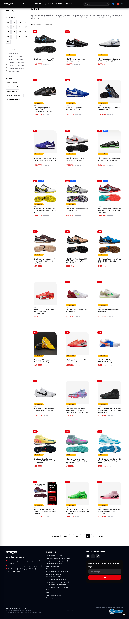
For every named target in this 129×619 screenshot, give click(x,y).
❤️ (118, 4)
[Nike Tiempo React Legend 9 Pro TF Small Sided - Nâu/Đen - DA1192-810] (77, 242)
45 (20, 36)
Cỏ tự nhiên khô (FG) (13, 99)
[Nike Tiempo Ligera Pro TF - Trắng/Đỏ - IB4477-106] (77, 141)
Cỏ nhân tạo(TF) (12, 82)
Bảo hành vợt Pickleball (53, 574)
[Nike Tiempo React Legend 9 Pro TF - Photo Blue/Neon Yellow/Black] (109, 242)
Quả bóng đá (49, 4)
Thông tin (69, 4)
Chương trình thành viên (53, 595)
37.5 (20, 22)
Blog (47, 592)
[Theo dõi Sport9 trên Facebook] (88, 556)
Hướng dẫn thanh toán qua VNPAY (57, 587)
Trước (65, 536)
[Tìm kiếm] (108, 4)
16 (82, 536)
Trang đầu (55, 536)
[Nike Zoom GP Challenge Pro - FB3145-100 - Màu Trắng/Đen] (45, 392)
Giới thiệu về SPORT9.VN (54, 555)
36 (8, 22)
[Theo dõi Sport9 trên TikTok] (93, 556)
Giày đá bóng (27, 4)
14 (71, 536)
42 (14, 32)
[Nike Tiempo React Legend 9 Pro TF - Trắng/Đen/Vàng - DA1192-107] (45, 192)
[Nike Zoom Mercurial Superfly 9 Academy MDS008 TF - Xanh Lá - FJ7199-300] (77, 493)
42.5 (20, 32)
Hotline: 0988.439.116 (14, 572)
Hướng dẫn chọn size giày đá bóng (57, 571)
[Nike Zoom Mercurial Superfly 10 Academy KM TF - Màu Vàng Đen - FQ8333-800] (45, 442)
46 (8, 41)
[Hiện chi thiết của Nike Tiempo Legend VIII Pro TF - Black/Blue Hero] (109, 91)
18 (93, 536)
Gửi (105, 577)
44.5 (14, 36)
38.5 (8, 27)
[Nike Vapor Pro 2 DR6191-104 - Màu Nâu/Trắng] (77, 293)
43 (26, 32)
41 (8, 32)
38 (25, 22)
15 (77, 536)
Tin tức (48, 590)
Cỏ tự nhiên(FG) (12, 91)
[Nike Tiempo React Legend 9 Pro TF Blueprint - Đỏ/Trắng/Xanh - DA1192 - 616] (109, 192)
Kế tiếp (100, 536)
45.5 (25, 36)
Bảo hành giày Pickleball (54, 577)
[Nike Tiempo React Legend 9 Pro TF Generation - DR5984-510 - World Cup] (45, 242)
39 (14, 27)
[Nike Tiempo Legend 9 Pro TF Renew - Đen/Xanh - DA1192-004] (45, 42)
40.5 (25, 27)
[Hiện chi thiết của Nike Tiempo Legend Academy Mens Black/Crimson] (77, 42)
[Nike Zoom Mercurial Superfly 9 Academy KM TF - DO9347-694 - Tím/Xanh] (45, 493)
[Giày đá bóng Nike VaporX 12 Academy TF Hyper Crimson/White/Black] (77, 343)
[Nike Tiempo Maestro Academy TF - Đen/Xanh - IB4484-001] (109, 141)
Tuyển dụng (49, 598)
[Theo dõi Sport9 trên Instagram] (98, 556)
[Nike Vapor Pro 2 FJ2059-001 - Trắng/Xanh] (109, 293)
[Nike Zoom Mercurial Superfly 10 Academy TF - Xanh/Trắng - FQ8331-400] (109, 442)
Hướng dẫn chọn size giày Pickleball (57, 582)
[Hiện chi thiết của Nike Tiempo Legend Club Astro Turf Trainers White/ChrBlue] (109, 42)
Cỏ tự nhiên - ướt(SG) (14, 87)
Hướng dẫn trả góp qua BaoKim (56, 585)
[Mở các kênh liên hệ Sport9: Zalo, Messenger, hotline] (124, 614)
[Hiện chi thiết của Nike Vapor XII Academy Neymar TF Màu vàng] (45, 343)
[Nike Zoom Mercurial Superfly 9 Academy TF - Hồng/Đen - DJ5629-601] (109, 493)
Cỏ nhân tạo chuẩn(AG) (14, 95)
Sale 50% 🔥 (60, 4)
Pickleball (38, 4)
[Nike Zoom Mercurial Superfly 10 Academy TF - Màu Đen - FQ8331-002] (109, 392)
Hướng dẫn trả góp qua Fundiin (56, 579)
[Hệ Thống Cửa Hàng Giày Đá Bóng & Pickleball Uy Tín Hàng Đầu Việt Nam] (7, 4)
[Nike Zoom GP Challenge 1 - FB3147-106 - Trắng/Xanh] (109, 343)
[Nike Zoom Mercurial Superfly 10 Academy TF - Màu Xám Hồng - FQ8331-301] (77, 442)
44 (8, 36)
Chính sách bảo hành (52, 566)
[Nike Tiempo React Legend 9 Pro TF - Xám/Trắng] (77, 192)
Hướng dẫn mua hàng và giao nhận (57, 561)
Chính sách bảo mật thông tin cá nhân (58, 558)
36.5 (14, 22)
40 (20, 27)
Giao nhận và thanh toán (54, 563)
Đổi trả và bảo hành (52, 569)
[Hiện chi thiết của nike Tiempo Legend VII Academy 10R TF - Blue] (77, 91)
